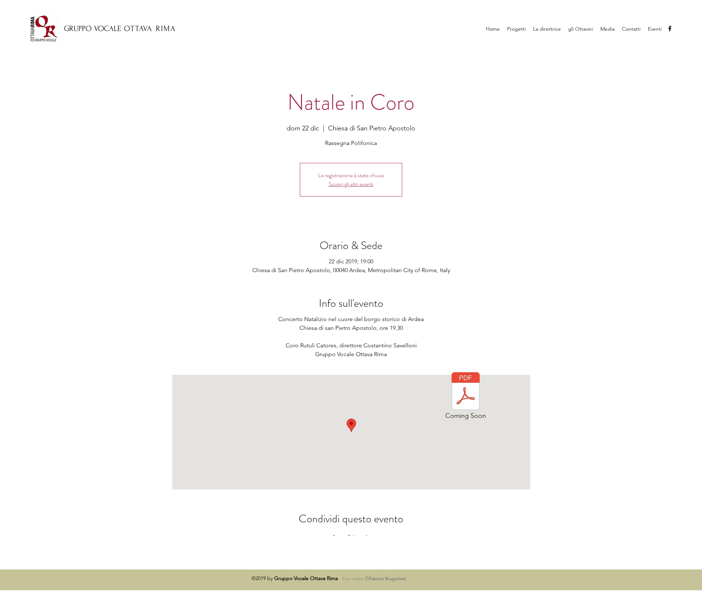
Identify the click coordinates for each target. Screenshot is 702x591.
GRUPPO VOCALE (92, 28)
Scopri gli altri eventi (351, 184)
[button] (607, 28)
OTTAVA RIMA (150, 28)
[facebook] (669, 28)
